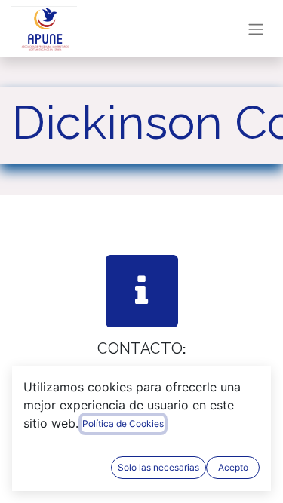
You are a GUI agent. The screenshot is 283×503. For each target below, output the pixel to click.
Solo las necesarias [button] (158, 467)
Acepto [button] (233, 467)
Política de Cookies (123, 423)
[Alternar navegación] (256, 28)
